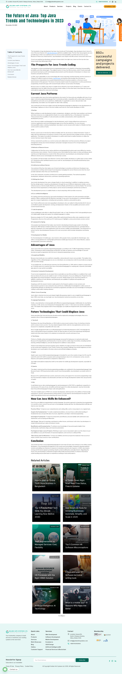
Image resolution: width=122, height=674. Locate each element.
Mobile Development (52, 639)
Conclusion (11, 74)
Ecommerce (49, 642)
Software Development (53, 637)
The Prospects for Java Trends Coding (16, 57)
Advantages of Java (13, 63)
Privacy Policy (19, 666)
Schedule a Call (110, 6)
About (33, 634)
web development (52, 53)
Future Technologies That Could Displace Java (17, 66)
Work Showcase (36, 642)
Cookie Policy (29, 666)
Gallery (33, 647)
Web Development (51, 634)
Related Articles (12, 77)
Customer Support (37, 649)
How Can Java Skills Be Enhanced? (14, 70)
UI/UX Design (50, 644)
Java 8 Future (57, 78)
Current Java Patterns (14, 60)
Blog (32, 644)
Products (34, 637)
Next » (63, 616)
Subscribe (82, 660)
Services (60, 6)
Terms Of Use (10, 666)
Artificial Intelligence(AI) (53, 647)
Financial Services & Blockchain (56, 649)
